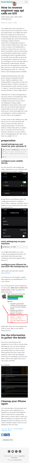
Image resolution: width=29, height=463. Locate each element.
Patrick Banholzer (7, 2)
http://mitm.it (5, 273)
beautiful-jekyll (17, 460)
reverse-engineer (18, 428)
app (9, 428)
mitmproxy (4, 430)
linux (9, 430)
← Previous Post (7, 440)
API (12, 428)
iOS (6, 428)
